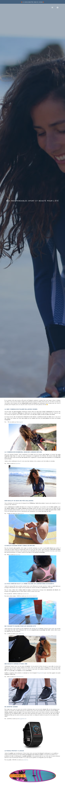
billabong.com (19, 422)
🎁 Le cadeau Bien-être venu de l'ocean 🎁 (32, 2)
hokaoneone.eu (19, 676)
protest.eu (25, 760)
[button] (52, 7)
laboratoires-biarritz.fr (32, 596)
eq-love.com (26, 593)
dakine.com (21, 633)
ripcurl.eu (18, 463)
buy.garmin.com (23, 718)
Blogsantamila (40, 673)
